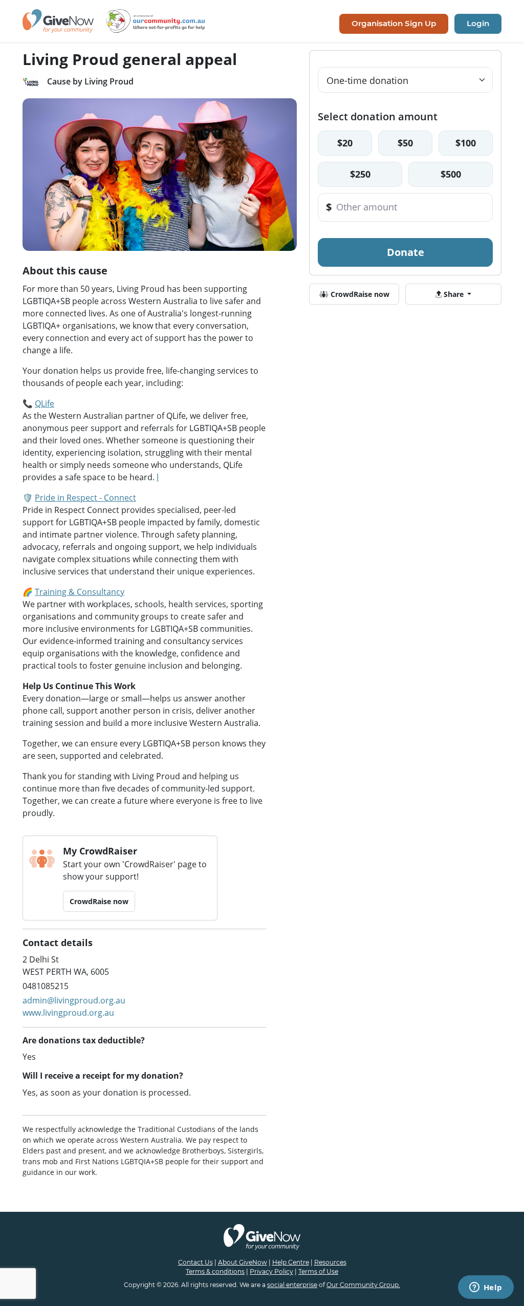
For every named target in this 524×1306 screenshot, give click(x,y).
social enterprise (292, 1285)
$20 (345, 143)
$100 (465, 143)
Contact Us (195, 1262)
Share (454, 294)
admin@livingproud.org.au (74, 1000)
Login (478, 23)
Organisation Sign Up (394, 23)
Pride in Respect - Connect (85, 497)
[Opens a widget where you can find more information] (485, 1288)
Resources (330, 1262)
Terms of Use (318, 1271)
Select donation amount (378, 116)
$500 (451, 174)
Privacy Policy (271, 1271)
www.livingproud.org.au (68, 1012)
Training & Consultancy (79, 591)
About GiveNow (242, 1262)
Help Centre (290, 1262)
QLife (44, 403)
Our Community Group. (363, 1285)
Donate (405, 252)
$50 (405, 143)
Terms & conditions (215, 1271)
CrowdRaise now (99, 901)
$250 (360, 174)
